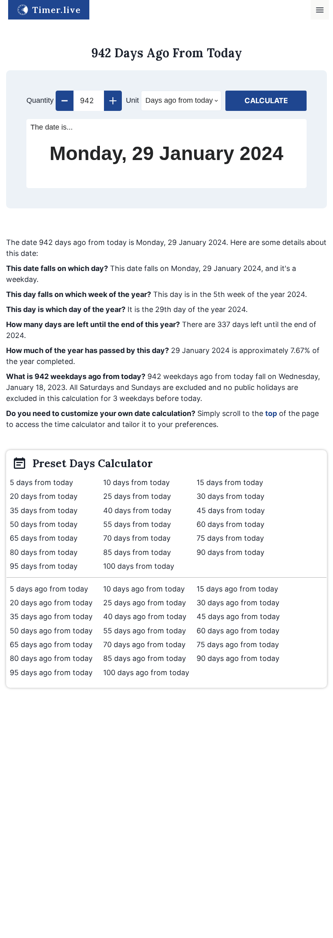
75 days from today (230, 538)
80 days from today (44, 552)
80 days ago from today (51, 658)
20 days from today (44, 496)
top (271, 413)
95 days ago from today (51, 672)
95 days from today (44, 566)
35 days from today (44, 510)
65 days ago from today (51, 644)
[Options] (320, 10)
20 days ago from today (51, 602)
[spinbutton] (89, 101)
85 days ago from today (144, 658)
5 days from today (41, 482)
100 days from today (138, 566)
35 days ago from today (51, 616)
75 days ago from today (238, 644)
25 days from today (137, 496)
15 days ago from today (237, 589)
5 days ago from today (49, 589)
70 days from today (137, 538)
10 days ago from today (144, 589)
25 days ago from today (144, 602)
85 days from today (137, 552)
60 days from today (230, 524)
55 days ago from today (144, 630)
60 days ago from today (238, 630)
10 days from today (136, 482)
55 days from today (137, 524)
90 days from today (230, 552)
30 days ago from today (238, 602)
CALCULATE (266, 100)
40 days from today (137, 510)
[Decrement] (65, 101)
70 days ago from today (144, 644)
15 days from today (230, 482)
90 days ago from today (238, 658)
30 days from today (230, 496)
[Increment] (113, 101)
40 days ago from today (144, 616)
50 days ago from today (51, 630)
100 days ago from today (146, 672)
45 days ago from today (238, 616)
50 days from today (44, 524)
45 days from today (231, 510)
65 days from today (44, 538)
